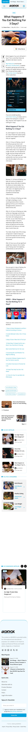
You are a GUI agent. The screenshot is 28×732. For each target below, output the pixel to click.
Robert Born (6, 27)
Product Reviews (7, 687)
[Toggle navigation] (4, 6)
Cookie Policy (23, 726)
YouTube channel (12, 73)
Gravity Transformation (13, 65)
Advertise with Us (7, 684)
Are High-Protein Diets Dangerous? (11, 593)
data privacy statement (16, 711)
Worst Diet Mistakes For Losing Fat (20, 451)
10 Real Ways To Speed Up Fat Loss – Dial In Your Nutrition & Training (16, 344)
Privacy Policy (9, 726)
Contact (4, 690)
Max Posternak (10, 64)
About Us (4, 682)
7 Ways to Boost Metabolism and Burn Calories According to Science (16, 329)
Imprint (3, 726)
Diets (14, 12)
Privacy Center (16, 726)
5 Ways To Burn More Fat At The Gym (16, 339)
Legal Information (7, 695)
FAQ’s (3, 693)
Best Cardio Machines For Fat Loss (15, 349)
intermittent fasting (11, 117)
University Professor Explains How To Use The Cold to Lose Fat (16, 359)
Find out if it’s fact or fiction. (12, 597)
